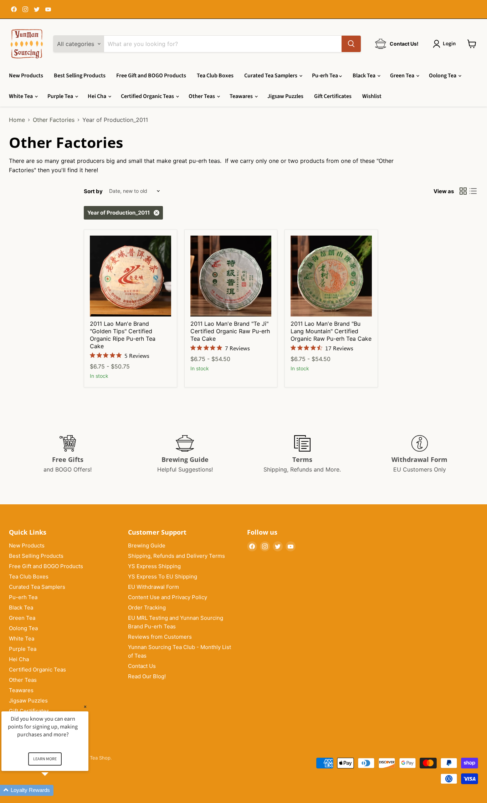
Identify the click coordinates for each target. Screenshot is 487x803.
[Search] (351, 44)
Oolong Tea (443, 75)
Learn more (45, 759)
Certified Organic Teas (148, 96)
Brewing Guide (146, 545)
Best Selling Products (80, 75)
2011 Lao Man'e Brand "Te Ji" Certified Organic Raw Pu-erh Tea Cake (230, 331)
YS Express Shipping (154, 566)
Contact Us (142, 666)
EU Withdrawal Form (153, 586)
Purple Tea (60, 96)
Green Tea (402, 75)
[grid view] (463, 191)
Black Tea (364, 75)
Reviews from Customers (160, 636)
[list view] (473, 191)
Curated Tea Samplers (271, 75)
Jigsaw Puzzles (285, 96)
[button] (53, 790)
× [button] (85, 706)
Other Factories (54, 120)
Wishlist (371, 96)
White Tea (21, 96)
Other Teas (202, 96)
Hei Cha (97, 96)
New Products (26, 75)
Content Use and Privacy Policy (167, 597)
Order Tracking (147, 607)
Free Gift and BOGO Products (151, 75)
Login (449, 43)
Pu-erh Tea (325, 75)
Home (17, 120)
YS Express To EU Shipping (162, 576)
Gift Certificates (333, 96)
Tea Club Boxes (215, 75)
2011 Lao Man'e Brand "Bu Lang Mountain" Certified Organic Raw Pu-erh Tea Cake (331, 331)
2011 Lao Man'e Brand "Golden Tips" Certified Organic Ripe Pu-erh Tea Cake (122, 335)
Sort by (93, 191)
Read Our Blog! (147, 676)
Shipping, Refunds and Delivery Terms (176, 555)
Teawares (242, 96)
